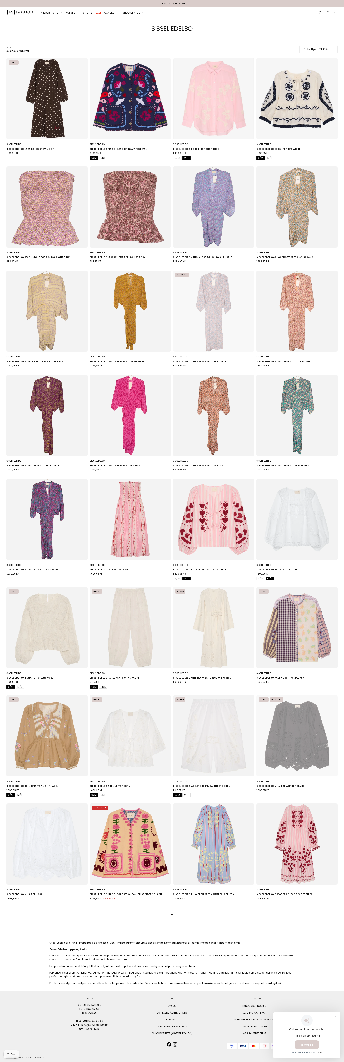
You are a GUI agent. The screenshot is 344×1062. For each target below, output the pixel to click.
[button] (320, 13)
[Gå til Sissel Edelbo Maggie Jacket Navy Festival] (130, 98)
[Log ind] (328, 13)
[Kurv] (336, 13)
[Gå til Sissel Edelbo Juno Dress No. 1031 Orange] (297, 311)
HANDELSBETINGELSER (254, 1006)
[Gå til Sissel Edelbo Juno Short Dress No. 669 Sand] (47, 311)
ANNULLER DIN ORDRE (254, 1026)
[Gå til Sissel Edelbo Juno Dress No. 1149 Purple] (213, 311)
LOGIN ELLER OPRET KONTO (172, 1026)
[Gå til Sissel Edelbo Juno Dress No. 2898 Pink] (130, 415)
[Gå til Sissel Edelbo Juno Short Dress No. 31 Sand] (297, 207)
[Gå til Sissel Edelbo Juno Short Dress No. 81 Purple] (213, 207)
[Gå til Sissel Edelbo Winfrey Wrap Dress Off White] (213, 627)
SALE (99, 12)
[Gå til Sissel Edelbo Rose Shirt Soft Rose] (213, 98)
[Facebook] (169, 1044)
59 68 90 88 (95, 1021)
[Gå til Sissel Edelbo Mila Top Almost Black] (297, 735)
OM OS (172, 1006)
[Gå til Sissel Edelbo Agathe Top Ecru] (297, 519)
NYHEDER (44, 12)
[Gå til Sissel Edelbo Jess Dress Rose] (130, 519)
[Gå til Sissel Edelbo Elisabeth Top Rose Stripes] (213, 519)
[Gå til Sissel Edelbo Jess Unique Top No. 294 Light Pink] (47, 207)
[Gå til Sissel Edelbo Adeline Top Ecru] (130, 735)
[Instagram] (175, 1044)
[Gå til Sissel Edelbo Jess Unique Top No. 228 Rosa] (130, 207)
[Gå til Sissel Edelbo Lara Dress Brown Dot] (47, 98)
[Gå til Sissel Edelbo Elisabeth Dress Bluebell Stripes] (213, 844)
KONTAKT (172, 1019)
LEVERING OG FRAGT (255, 1013)
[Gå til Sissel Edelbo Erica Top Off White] (297, 98)
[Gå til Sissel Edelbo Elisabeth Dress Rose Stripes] (297, 844)
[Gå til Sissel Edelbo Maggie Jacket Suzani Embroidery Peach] (130, 844)
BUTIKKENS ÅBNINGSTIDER (172, 1013)
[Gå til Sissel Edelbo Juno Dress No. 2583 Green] (297, 415)
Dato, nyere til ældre (316, 49)
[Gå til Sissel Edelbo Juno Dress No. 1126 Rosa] (213, 415)
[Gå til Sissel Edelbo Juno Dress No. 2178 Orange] (130, 311)
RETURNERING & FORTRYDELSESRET (254, 1019)
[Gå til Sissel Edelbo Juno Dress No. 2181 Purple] (47, 415)
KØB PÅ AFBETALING (254, 1033)
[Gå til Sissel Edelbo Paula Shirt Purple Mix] (297, 627)
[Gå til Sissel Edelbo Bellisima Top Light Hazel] (47, 735)
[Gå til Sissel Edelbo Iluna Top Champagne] (47, 627)
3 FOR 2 (88, 12)
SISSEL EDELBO (13, 144)
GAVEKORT (111, 12)
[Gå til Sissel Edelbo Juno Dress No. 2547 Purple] (47, 519)
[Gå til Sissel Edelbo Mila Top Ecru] (47, 844)
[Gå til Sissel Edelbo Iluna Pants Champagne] (130, 627)
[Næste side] (179, 915)
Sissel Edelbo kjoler (159, 942)
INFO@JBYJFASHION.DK (94, 1025)
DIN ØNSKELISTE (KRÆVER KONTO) (172, 1033)
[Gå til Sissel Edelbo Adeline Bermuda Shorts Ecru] (213, 735)
